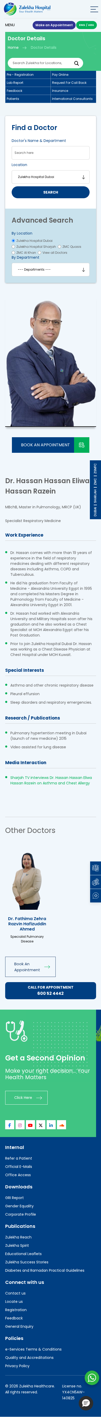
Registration (16, 1309)
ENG (82, 25)
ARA (91, 25)
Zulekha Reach (18, 1237)
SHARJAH (95, 496)
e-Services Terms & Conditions (33, 1349)
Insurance (60, 90)
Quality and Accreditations (29, 1357)
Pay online (60, 74)
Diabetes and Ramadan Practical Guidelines (44, 1270)
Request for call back (69, 82)
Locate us (14, 1301)
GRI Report (14, 1197)
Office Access (18, 1175)
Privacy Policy (17, 1365)
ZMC (95, 481)
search (50, 192)
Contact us (15, 1293)
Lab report (15, 82)
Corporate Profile (20, 1214)
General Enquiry (19, 1326)
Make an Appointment (54, 25)
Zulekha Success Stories (26, 1262)
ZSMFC (95, 468)
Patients (13, 99)
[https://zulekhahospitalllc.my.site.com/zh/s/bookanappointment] (27, 878)
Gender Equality (19, 1206)
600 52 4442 (50, 993)
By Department (25, 257)
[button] (86, 1403)
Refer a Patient (18, 1158)
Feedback (14, 90)
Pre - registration (20, 74)
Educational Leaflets (23, 1253)
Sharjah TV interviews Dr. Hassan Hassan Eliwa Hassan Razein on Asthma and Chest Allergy (51, 780)
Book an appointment (45, 445)
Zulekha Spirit (17, 1245)
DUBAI (95, 511)
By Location (22, 233)
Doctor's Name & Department (39, 140)
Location (19, 164)
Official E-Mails (18, 1166)
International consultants (72, 99)
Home (13, 47)
